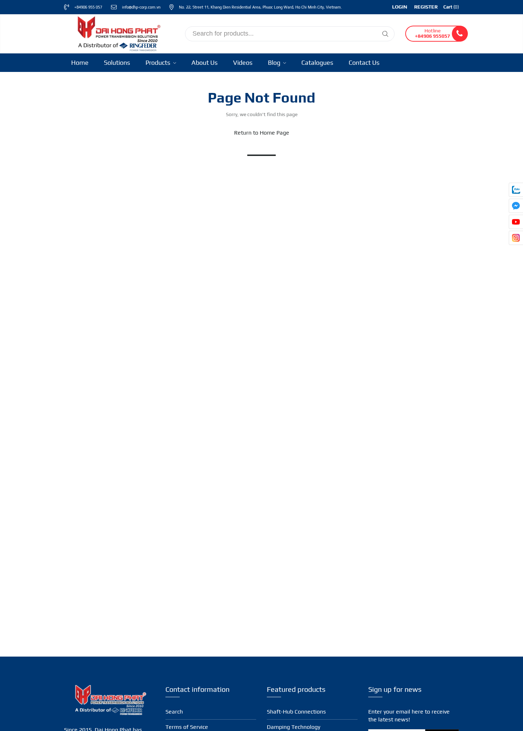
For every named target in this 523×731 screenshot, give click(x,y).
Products (159, 62)
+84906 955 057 (88, 7)
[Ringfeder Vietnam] (117, 32)
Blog (275, 62)
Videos (243, 62)
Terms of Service (186, 727)
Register (426, 7)
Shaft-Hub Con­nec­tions (296, 711)
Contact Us (364, 62)
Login (399, 7)
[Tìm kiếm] (385, 34)
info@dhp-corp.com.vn (141, 7)
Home (80, 62)
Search (174, 711)
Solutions (117, 62)
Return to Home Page (261, 132)
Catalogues (317, 62)
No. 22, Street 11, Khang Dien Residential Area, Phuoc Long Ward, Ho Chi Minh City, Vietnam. (260, 7)
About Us (204, 62)
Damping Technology (293, 727)
